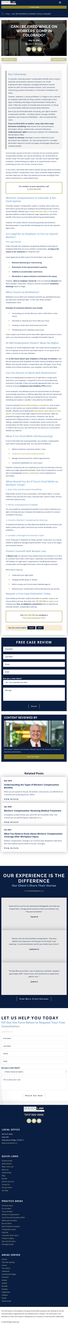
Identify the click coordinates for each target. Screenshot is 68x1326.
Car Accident (6, 1208)
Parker (4, 1298)
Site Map (5, 1190)
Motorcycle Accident (9, 1220)
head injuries (39, 411)
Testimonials (6, 1173)
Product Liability (8, 1238)
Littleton (5, 1295)
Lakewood (5, 1271)
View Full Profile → (34, 757)
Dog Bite (5, 1232)
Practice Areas (7, 1161)
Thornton (5, 1277)
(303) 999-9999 (35, 189)
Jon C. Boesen (36, 43)
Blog (3, 1175)
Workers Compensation (10, 1214)
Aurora (4, 1265)
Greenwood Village (9, 1274)
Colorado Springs (8, 1262)
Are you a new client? (10, 1068)
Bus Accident (6, 1223)
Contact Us (6, 1184)
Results (4, 1178)
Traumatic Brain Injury (10, 1235)
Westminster (6, 1301)
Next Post (58, 59)
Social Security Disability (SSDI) (13, 1217)
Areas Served (6, 1164)
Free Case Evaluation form (34, 618)
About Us (5, 1170)
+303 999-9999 (40, 601)
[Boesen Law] (8, 2)
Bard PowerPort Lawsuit (11, 1226)
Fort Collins (6, 1268)
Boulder (5, 1286)
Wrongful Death (8, 1244)
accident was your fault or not (40, 211)
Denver (4, 1259)
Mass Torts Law (7, 1167)
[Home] (2, 13)
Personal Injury (7, 1205)
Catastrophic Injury (9, 1229)
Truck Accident (7, 1211)
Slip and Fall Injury (8, 1241)
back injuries (49, 411)
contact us (52, 601)
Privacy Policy (7, 1187)
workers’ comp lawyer (30, 473)
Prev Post (9, 59)
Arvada (4, 1280)
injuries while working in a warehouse (34, 405)
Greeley (4, 1289)
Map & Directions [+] (9, 1143)
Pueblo (4, 1283)
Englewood (6, 1292)
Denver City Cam (8, 1181)
